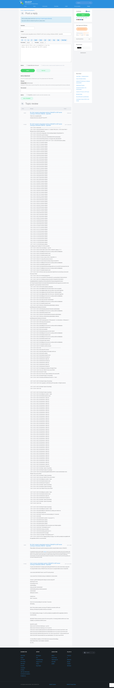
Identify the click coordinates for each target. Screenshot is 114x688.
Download (56, 6)
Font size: (37, 42)
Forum (88, 6)
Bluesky (68, 661)
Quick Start (23, 655)
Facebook (69, 655)
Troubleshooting (39, 659)
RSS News (69, 665)
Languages (23, 667)
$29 (79, 17)
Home (25, 6)
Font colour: (23, 42)
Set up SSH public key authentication (82, 96)
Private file (39, 95)
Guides (22, 657)
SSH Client (23, 663)
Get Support (38, 655)
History (37, 663)
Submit (27, 70)
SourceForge (54, 657)
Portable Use (23, 676)
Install (66, 6)
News (34, 6)
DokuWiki (53, 661)
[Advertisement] (83, 62)
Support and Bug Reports (29, 10)
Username (23, 25)
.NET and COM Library (25, 671)
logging (45, 551)
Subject (22, 31)
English (87, 652)
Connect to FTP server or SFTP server (82, 91)
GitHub (53, 655)
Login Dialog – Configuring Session (82, 76)
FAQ (37, 657)
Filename (22, 81)
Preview (43, 70)
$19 (77, 17)
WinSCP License (52, 684)
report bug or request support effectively (44, 18)
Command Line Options (25, 673)
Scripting (22, 669)
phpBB (53, 663)
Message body (23, 37)
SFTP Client (23, 661)
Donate (83, 14)
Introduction (44, 6)
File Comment (23, 87)
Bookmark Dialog (79, 94)
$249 (86, 17)
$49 (81, 17)
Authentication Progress (80, 85)
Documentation (77, 6)
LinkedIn (69, 663)
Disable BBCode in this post (33, 65)
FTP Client (23, 659)
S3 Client (22, 665)
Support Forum (39, 661)
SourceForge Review (79, 38)
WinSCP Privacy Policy (71, 684)
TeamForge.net (55, 659)
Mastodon (69, 659)
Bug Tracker (38, 665)
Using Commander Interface (81, 78)
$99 (83, 17)
